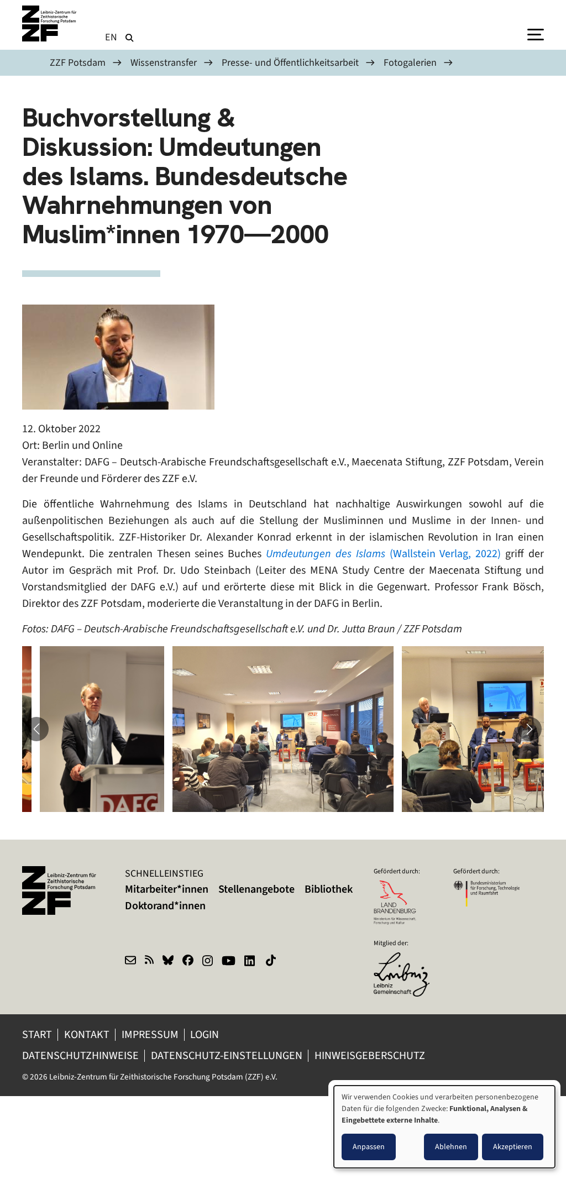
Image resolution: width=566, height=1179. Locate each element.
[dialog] (444, 1127)
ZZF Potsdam (78, 62)
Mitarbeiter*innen (166, 889)
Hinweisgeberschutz (371, 1055)
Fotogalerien (410, 62)
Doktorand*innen (165, 905)
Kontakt (86, 1034)
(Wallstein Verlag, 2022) (385, 553)
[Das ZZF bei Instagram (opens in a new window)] (207, 961)
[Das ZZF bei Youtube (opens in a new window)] (228, 961)
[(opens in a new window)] (407, 959)
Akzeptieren (512, 1146)
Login (205, 1034)
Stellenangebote (256, 889)
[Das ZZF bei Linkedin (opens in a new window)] (250, 961)
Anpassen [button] (369, 1146)
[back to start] (49, 23)
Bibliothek (329, 889)
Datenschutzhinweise (80, 1055)
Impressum (150, 1034)
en (111, 37)
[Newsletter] (130, 961)
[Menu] (535, 34)
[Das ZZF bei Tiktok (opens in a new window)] (272, 961)
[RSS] (149, 961)
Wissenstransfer (163, 62)
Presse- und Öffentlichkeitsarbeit (290, 62)
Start (37, 1034)
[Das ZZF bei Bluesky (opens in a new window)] (168, 961)
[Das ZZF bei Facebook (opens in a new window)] (187, 961)
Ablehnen (451, 1146)
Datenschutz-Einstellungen (226, 1055)
